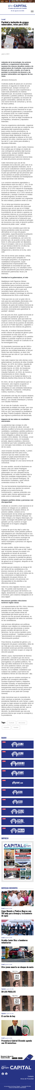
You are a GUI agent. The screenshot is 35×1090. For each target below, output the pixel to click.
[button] (32, 11)
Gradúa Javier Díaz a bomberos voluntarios (14, 941)
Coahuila (11, 723)
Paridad (16, 727)
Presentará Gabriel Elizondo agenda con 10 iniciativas (16, 1042)
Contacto (31, 1076)
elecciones (22, 723)
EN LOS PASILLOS (8, 991)
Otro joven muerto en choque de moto (17, 967)
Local (3, 19)
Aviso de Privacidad (27, 1079)
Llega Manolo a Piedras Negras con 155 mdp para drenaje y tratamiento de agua (16, 913)
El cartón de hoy (8, 1016)
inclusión (6, 727)
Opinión (3, 989)
